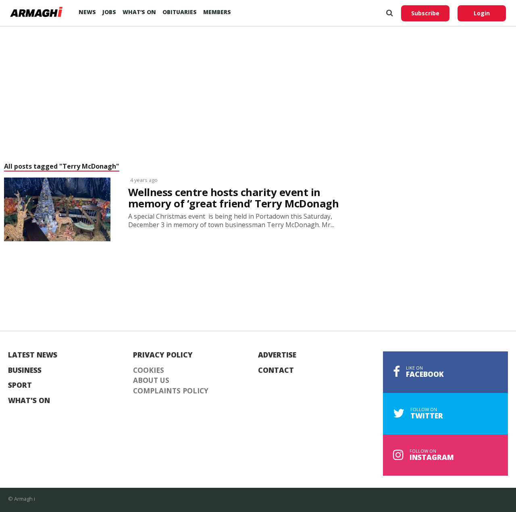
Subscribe (425, 13)
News (87, 12)
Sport (20, 385)
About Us (151, 380)
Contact (276, 370)
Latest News (32, 355)
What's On (29, 400)
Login (482, 13)
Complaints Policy (170, 391)
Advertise (277, 355)
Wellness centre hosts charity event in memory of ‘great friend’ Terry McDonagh (233, 198)
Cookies (148, 370)
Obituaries (179, 12)
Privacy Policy (163, 355)
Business (25, 370)
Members (217, 12)
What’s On (139, 12)
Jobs (109, 12)
